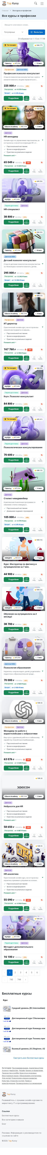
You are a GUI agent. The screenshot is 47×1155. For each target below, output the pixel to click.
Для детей (6, 1078)
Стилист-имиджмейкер (16, 498)
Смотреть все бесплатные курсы (28, 1058)
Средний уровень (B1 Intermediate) (28, 1008)
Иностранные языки (10, 1076)
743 (11, 979)
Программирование (20, 1068)
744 (19, 979)
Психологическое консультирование (23, 447)
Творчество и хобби (10, 1073)
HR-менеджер (11, 137)
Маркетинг (13, 1070)
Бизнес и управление (34, 1070)
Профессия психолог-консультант (22, 73)
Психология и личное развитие (24, 1078)
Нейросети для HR (13, 806)
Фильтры (38, 32)
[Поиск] (35, 3)
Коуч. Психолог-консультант (19, 396)
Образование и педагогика (30, 1076)
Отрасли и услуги (17, 1081)
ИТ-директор (10, 324)
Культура (5, 1081)
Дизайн (22, 1070)
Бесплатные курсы (10, 1115)
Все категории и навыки (13, 1120)
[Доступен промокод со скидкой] (41, 86)
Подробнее (13, 98)
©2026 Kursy (9, 1141)
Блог (4, 1124)
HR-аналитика (11, 874)
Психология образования (17, 668)
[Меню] (42, 4)
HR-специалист (12, 209)
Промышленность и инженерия (29, 1083)
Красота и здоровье (28, 1073)
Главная (5, 11)
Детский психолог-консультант (20, 260)
